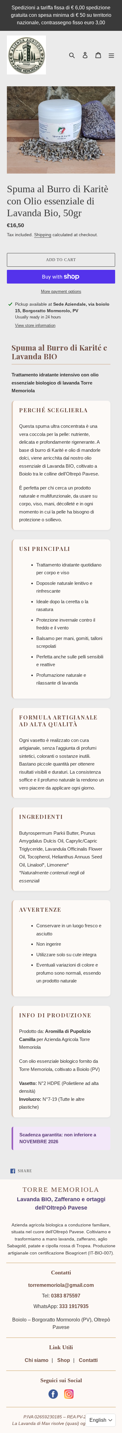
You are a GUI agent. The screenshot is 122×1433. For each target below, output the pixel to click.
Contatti (88, 1360)
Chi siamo (36, 1360)
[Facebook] (53, 1395)
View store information (35, 325)
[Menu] (111, 55)
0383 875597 (65, 1295)
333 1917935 (74, 1306)
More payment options (61, 291)
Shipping (42, 234)
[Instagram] (69, 1395)
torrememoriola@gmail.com (61, 1285)
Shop (63, 1360)
